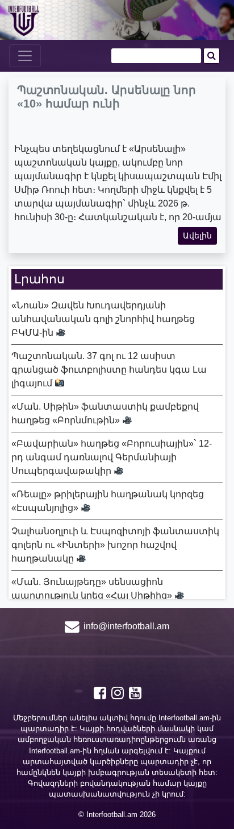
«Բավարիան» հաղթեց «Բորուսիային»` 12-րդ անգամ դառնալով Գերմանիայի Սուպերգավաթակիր (111, 457)
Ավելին (197, 235)
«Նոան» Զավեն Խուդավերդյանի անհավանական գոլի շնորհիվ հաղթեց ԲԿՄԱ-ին (103, 318)
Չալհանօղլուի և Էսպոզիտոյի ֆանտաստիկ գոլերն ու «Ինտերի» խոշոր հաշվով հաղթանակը (115, 544)
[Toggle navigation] (25, 55)
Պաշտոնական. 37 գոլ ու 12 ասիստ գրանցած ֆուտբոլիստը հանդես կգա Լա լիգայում (109, 369)
